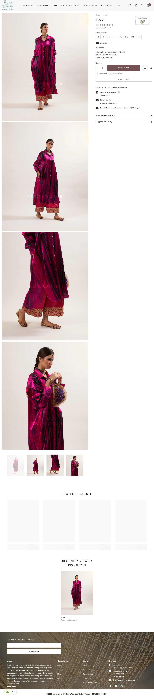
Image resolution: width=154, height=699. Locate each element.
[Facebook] (111, 685)
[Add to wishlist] (145, 68)
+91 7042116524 (118, 676)
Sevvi (63, 617)
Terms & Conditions (115, 74)
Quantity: (99, 63)
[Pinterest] (122, 685)
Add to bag (123, 68)
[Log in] (136, 5)
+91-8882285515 (119, 674)
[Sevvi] (77, 593)
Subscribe (34, 651)
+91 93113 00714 (104, 96)
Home (98, 15)
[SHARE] (150, 68)
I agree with (103, 74)
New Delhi (116, 665)
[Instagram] (117, 685)
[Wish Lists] (142, 5)
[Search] (130, 5)
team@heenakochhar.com (108, 103)
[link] (23, 545)
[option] (16, 465)
